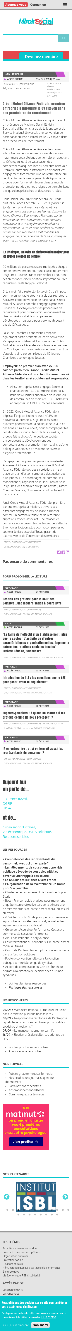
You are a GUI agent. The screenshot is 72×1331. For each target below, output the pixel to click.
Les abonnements (13, 1276)
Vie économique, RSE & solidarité (21, 547)
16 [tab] (35, 1201)
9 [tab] (52, 1196)
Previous (7, 1190)
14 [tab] (24, 1201)
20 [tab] (57, 1201)
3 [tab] (18, 1196)
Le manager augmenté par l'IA (34, 1030)
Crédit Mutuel (27, 84)
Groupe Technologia (45, 728)
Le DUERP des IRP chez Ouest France (30, 880)
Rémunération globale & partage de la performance (31, 1254)
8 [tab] (46, 1196)
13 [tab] (18, 1201)
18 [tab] (46, 1201)
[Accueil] (36, 21)
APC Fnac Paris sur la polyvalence (27, 938)
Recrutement (23, 88)
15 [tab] (29, 1201)
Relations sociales (41, 614)
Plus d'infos (48, 1317)
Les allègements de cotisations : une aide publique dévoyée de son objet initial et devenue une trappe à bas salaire (32, 872)
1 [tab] (7, 1196)
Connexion (38, 4)
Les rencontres (11, 1280)
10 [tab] (57, 1196)
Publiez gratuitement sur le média (30, 1073)
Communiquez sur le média (26, 1094)
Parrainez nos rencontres (25, 1086)
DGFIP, (7, 803)
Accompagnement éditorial (26, 1090)
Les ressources (11, 1284)
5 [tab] (29, 1196)
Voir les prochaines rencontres (28, 1047)
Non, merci (40, 1325)
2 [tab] (13, 1196)
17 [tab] (40, 1201)
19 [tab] (52, 1201)
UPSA (7, 808)
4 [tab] (24, 1196)
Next (65, 1190)
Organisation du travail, (19, 827)
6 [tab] (35, 1196)
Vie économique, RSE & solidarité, (27, 832)
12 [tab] (68, 1196)
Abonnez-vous (15, 4)
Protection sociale (13, 1246)
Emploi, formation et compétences (22, 542)
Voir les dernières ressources (27, 983)
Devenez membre (41, 56)
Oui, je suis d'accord (16, 1325)
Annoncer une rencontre (25, 1051)
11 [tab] (63, 1196)
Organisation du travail (17, 614)
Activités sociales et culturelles (20, 1234)
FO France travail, (15, 799)
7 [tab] (40, 1196)
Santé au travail (12, 728)
